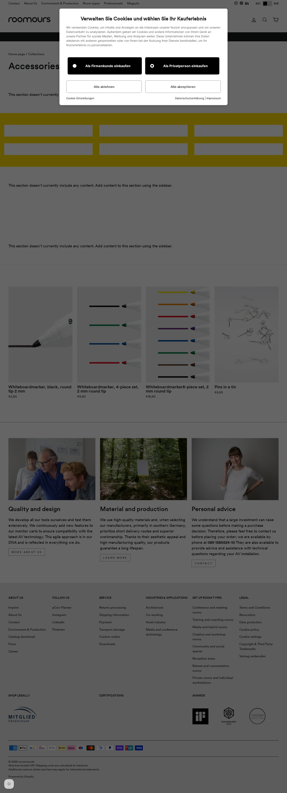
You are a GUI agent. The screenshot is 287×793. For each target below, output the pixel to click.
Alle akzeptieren (183, 87)
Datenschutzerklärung (189, 98)
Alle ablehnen (104, 87)
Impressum (214, 98)
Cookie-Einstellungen (80, 98)
